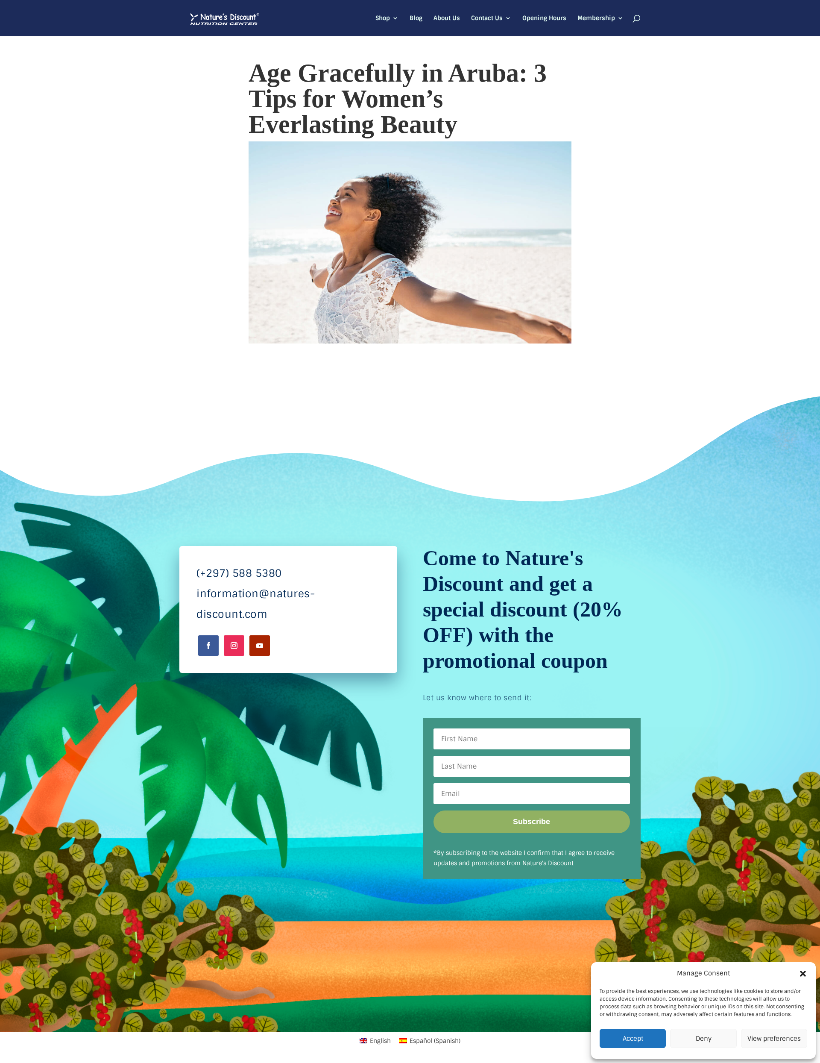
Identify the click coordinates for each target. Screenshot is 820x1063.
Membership (596, 18)
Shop (382, 18)
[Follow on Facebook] (208, 645)
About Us (446, 18)
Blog (416, 18)
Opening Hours (544, 18)
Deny (704, 1038)
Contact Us (487, 18)
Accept (633, 1038)
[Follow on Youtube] (259, 645)
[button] (803, 973)
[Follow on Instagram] (234, 645)
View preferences (774, 1038)
